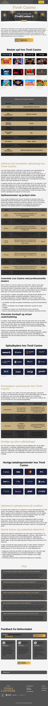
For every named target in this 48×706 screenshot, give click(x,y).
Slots (40, 54)
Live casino (17, 54)
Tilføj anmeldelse (39, 635)
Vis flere (24, 662)
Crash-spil (28, 54)
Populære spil (5, 54)
